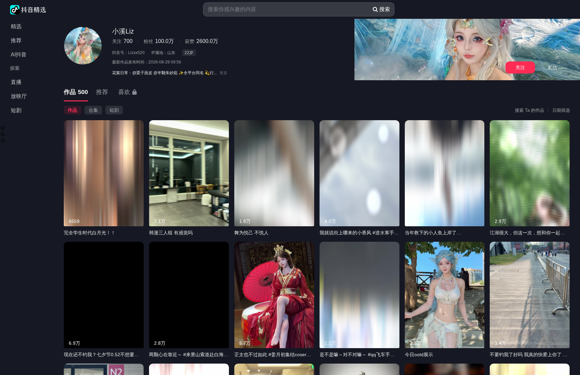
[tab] (76, 92)
